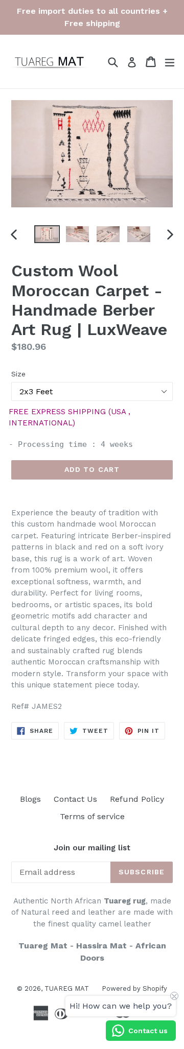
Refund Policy (137, 799)
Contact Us (75, 799)
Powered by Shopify (134, 988)
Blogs (30, 799)
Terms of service (92, 816)
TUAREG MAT (66, 988)
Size (18, 374)
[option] (47, 234)
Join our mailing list (92, 847)
